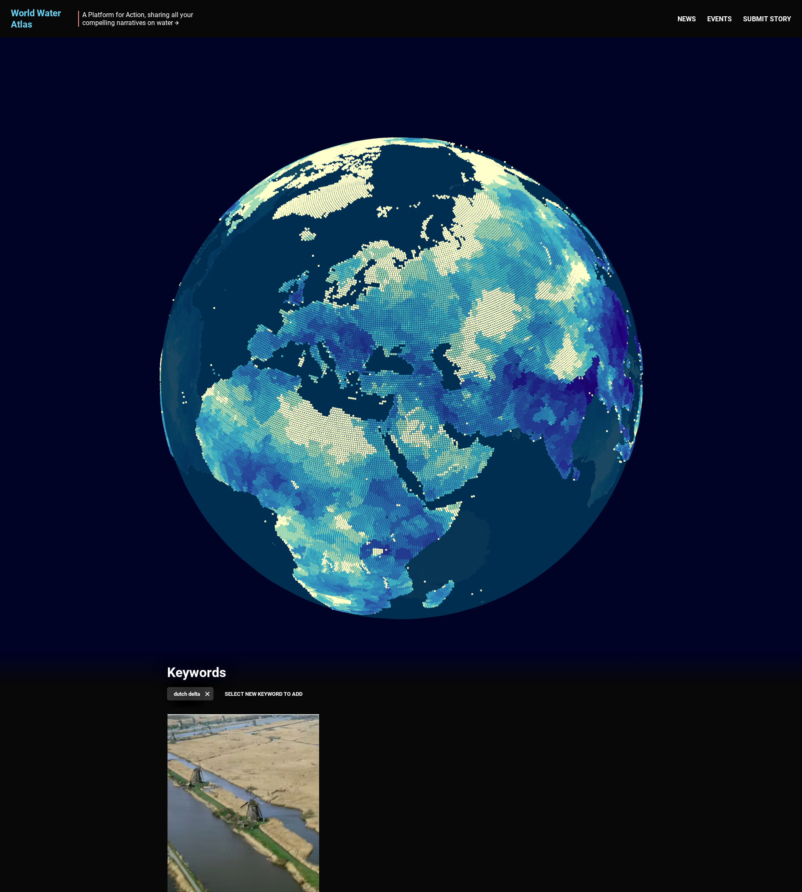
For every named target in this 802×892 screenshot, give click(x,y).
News (687, 19)
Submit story (767, 19)
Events (719, 19)
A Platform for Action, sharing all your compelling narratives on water (137, 19)
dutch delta (187, 694)
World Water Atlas (36, 19)
